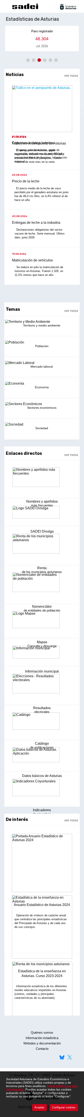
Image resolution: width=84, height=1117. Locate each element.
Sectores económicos (41, 407)
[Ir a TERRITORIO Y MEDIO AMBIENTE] (41, 322)
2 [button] (33, 60)
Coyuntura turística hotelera (33, 143)
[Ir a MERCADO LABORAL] (41, 363)
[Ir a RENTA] (42, 546)
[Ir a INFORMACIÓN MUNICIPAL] (42, 654)
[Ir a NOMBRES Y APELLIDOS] (42, 480)
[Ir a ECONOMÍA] (41, 383)
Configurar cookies (63, 1107)
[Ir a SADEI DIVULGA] (42, 514)
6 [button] (56, 60)
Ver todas (71, 75)
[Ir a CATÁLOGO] (42, 723)
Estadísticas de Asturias (32, 19)
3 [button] (39, 60)
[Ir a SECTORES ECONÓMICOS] (41, 404)
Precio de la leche (25, 181)
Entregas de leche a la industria (36, 222)
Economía (42, 387)
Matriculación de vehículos (32, 260)
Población (41, 346)
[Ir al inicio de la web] (25, 8)
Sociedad (41, 428)
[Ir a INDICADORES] (42, 790)
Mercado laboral (42, 366)
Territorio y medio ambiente (41, 325)
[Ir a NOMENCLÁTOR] (42, 585)
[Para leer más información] (42, 865)
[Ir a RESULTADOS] (42, 686)
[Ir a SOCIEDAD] (41, 424)
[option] (42, 38)
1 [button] (28, 60)
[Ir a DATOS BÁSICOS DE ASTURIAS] (42, 757)
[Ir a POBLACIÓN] (41, 342)
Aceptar (39, 1107)
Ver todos (71, 310)
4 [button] (45, 60)
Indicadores (42, 810)
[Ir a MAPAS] (42, 622)
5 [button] (50, 60)
